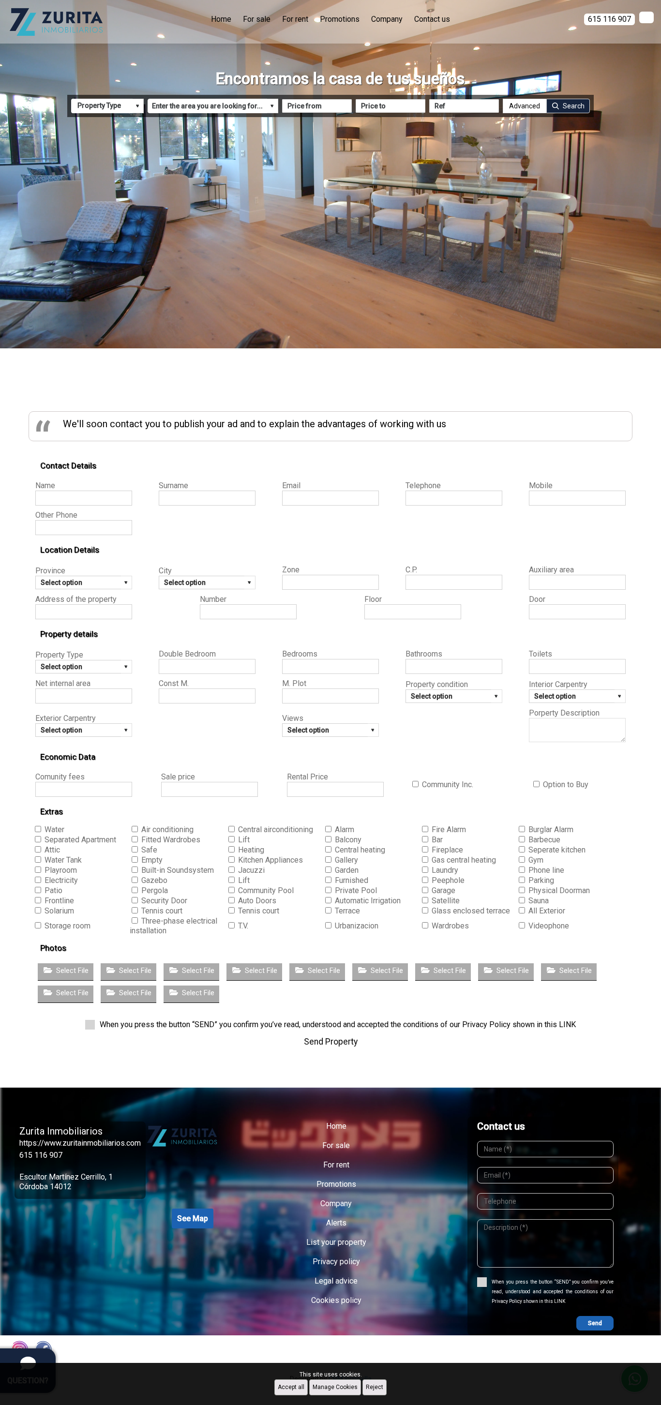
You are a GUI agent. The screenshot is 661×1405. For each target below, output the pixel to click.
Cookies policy (336, 1300)
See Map (192, 1218)
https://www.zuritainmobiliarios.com (80, 1143)
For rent (295, 19)
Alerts (336, 1222)
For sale (256, 19)
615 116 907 (40, 1155)
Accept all (291, 1387)
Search (574, 106)
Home (221, 19)
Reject (374, 1387)
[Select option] (207, 582)
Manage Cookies (335, 1387)
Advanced (524, 106)
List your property (336, 1242)
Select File (72, 970)
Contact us (432, 19)
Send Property (331, 1041)
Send (595, 1323)
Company (387, 19)
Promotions (340, 19)
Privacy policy (336, 1261)
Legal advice (336, 1280)
